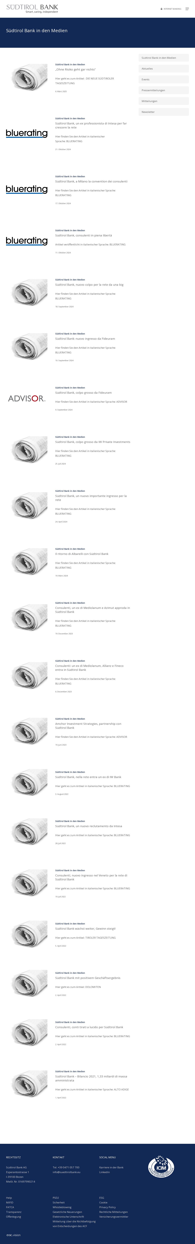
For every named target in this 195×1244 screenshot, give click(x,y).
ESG (101, 1197)
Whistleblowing (62, 1207)
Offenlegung (13, 1216)
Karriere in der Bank (111, 1167)
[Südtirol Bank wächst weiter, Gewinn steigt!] (26, 934)
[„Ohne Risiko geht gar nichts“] (26, 77)
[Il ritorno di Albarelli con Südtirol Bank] (26, 562)
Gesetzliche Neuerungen (67, 1212)
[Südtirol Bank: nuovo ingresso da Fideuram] (26, 347)
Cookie (103, 1202)
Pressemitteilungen (153, 90)
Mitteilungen (149, 101)
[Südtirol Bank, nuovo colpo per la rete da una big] (26, 293)
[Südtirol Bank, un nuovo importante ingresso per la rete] (26, 506)
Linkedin (104, 1172)
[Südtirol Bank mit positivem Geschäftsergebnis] (26, 984)
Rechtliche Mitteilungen (113, 1212)
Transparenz (13, 1212)
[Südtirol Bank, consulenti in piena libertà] (26, 241)
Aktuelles (147, 68)
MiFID (9, 1202)
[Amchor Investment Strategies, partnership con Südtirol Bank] (26, 731)
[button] (187, 8)
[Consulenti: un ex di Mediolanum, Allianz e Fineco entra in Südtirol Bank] (26, 676)
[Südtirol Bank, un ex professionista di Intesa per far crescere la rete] (26, 133)
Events (145, 79)
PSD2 (56, 1197)
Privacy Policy (107, 1207)
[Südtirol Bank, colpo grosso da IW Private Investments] (26, 450)
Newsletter (148, 112)
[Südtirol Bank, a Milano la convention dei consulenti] (26, 189)
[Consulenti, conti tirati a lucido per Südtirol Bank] (26, 1033)
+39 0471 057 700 (68, 1167)
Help (9, 1197)
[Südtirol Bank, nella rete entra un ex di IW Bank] (26, 783)
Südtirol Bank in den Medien (70, 64)
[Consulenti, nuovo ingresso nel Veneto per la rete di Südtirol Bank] (26, 883)
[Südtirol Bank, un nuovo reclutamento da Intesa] (26, 832)
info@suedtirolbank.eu (67, 1172)
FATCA (10, 1207)
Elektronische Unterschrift (68, 1216)
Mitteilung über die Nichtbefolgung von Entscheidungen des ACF (74, 1224)
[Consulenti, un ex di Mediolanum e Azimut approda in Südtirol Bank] (26, 618)
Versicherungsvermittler (113, 1216)
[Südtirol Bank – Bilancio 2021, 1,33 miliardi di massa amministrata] (26, 1084)
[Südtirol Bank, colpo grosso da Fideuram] (26, 398)
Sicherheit (59, 1202)
